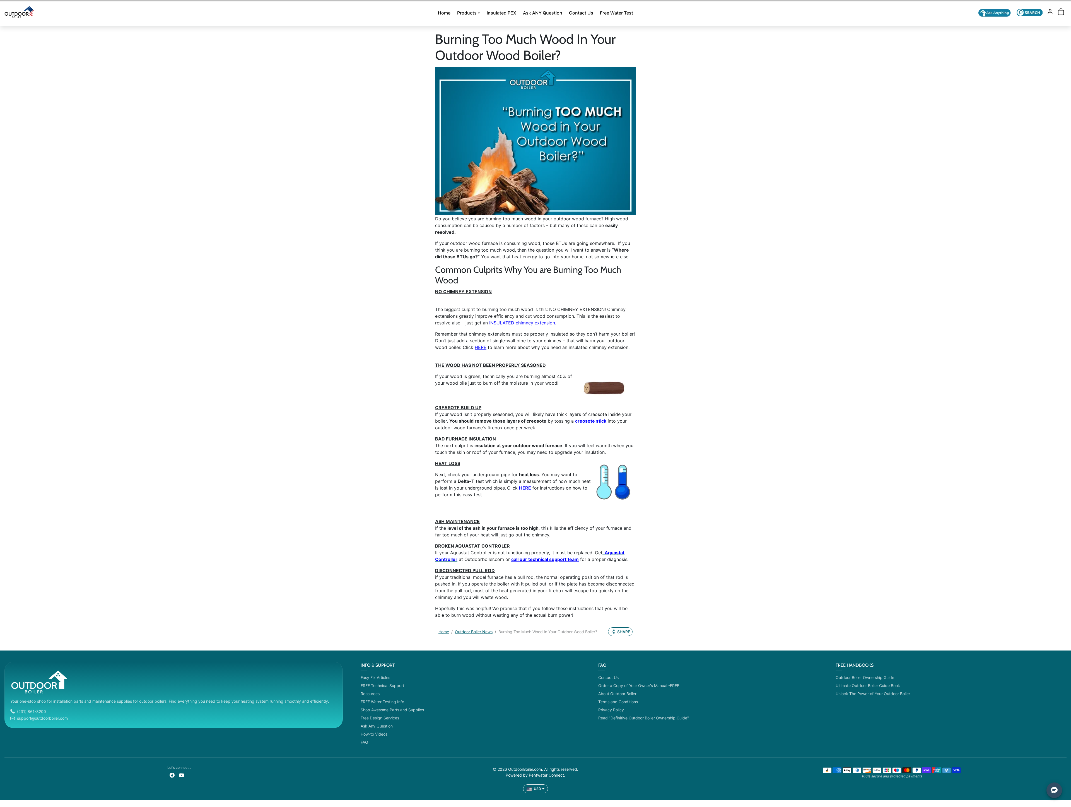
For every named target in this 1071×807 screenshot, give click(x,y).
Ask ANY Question (542, 13)
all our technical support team (546, 559)
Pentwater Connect (546, 775)
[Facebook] (172, 775)
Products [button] (467, 13)
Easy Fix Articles (375, 677)
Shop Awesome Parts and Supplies (392, 709)
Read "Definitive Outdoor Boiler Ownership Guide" (643, 718)
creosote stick (590, 421)
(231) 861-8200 (31, 711)
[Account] (1050, 11)
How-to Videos (374, 734)
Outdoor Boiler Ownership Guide (865, 677)
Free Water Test (616, 13)
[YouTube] (181, 775)
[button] (1029, 12)
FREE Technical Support (382, 685)
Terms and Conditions (618, 701)
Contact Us (581, 13)
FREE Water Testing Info (382, 701)
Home (444, 13)
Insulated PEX (501, 13)
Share (623, 631)
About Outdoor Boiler (617, 693)
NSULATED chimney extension (522, 323)
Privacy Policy (611, 709)
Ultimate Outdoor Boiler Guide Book (868, 685)
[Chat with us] (994, 12)
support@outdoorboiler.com (42, 718)
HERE (480, 347)
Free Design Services (380, 718)
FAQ (364, 742)
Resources (370, 693)
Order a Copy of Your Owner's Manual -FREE (638, 685)
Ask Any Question (377, 726)
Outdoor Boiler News (474, 631)
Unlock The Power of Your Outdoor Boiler (873, 693)
